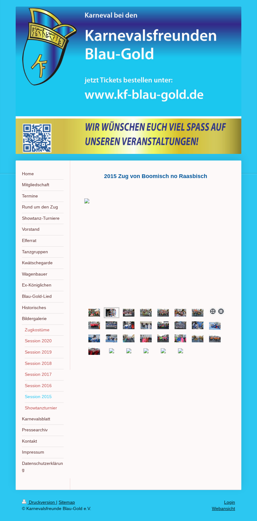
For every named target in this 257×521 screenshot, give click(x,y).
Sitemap (67, 502)
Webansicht (223, 508)
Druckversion (42, 502)
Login (229, 502)
